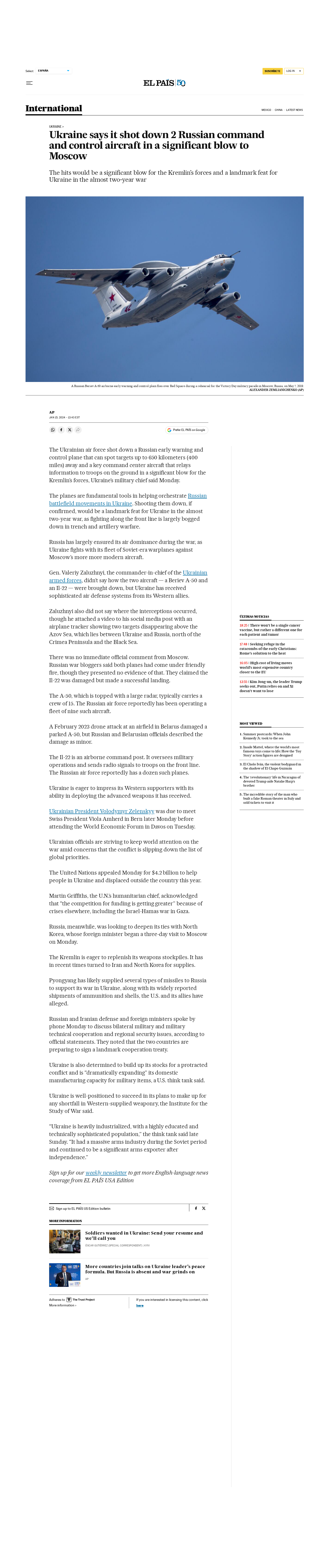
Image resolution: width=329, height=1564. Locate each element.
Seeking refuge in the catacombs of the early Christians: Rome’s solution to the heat (268, 648)
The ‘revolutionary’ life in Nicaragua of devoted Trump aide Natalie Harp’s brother (272, 781)
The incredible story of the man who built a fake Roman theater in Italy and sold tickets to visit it (272, 798)
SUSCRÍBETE (273, 71)
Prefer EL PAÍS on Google (189, 430)
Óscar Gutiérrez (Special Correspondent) (113, 1245)
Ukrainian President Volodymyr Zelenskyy (101, 811)
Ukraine (55, 126)
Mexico (266, 110)
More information (61, 1305)
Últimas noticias (254, 616)
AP (51, 412)
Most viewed (251, 723)
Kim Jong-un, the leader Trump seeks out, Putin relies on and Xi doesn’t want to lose (271, 686)
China (279, 110)
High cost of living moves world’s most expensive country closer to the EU (266, 667)
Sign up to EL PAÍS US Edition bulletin (83, 1208)
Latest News (294, 110)
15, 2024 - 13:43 (64, 417)
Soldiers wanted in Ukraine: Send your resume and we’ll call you (144, 1236)
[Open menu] (29, 83)
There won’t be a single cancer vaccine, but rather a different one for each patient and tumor (271, 630)
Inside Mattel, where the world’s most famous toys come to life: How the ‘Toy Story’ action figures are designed (272, 751)
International (54, 109)
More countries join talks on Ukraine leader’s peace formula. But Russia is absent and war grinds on (145, 1269)
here (140, 1305)
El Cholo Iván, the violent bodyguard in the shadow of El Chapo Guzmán (272, 766)
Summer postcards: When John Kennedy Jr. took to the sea (266, 736)
